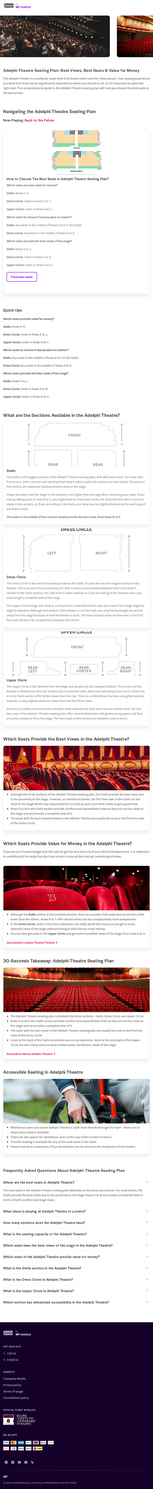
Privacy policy (12, 1385)
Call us (11, 1353)
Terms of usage (13, 1391)
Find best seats (22, 277)
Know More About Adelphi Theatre (30, 1054)
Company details (14, 1378)
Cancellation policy (16, 1398)
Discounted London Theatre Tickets (31, 942)
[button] (76, 1182)
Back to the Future (39, 120)
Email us (12, 1360)
